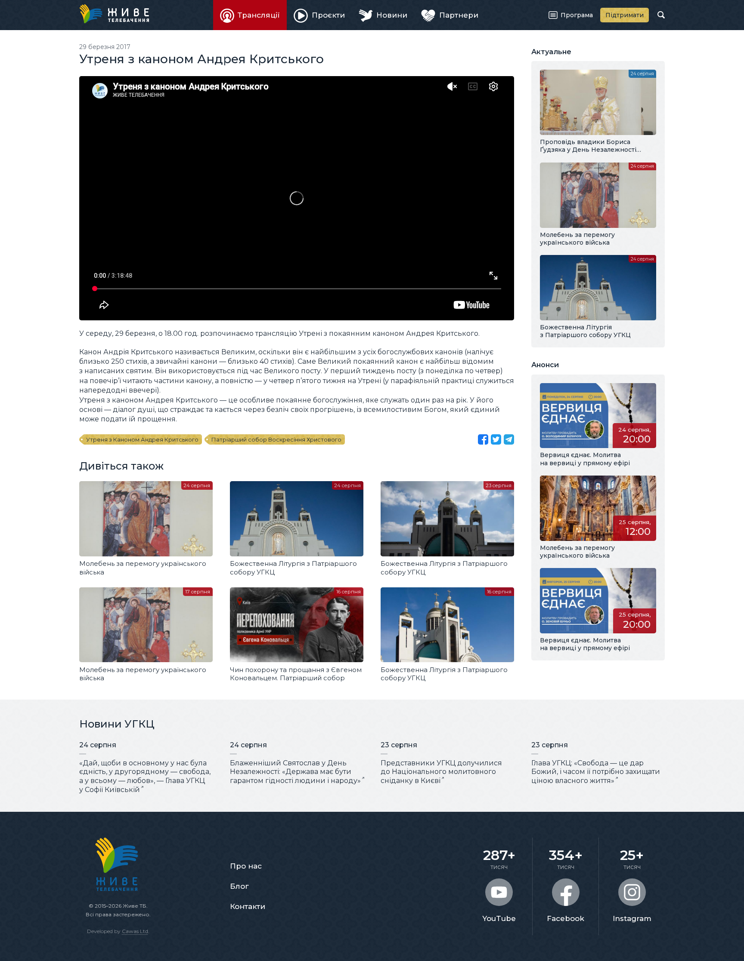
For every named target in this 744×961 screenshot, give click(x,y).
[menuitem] (250, 15)
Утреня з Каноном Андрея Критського (142, 439)
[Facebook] (483, 439)
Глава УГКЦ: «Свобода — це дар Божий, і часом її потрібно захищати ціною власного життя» (595, 772)
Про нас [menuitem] (246, 866)
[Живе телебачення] (114, 13)
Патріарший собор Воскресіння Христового (276, 439)
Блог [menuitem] (239, 886)
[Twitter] (496, 439)
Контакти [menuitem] (247, 906)
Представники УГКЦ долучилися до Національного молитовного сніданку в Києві (441, 772)
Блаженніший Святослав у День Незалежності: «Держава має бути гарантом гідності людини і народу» (295, 772)
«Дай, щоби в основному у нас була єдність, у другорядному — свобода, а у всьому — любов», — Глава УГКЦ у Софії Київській (145, 776)
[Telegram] (509, 439)
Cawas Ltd (135, 931)
